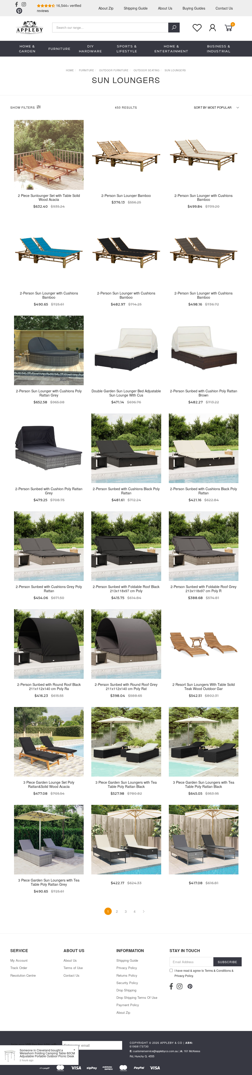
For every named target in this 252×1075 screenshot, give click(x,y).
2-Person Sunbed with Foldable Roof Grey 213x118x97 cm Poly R (203, 588)
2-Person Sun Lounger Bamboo (126, 195)
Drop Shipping (126, 990)
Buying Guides (194, 8)
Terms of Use (73, 967)
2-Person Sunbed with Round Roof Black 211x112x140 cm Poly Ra (49, 686)
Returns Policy (126, 975)
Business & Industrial (218, 48)
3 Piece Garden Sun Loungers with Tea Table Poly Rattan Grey (48, 882)
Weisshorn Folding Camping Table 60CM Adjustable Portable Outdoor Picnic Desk (47, 1054)
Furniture (59, 49)
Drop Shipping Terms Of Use (136, 997)
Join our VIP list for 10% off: (33, 1044)
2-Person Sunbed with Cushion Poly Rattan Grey (48, 490)
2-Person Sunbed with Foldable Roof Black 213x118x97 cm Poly (126, 588)
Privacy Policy (126, 967)
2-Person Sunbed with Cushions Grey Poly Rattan (49, 588)
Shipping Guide (136, 8)
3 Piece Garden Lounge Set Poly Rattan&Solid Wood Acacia (48, 784)
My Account (19, 960)
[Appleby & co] (29, 26)
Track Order (18, 967)
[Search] (174, 27)
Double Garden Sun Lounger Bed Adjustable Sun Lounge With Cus (126, 393)
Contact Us (224, 8)
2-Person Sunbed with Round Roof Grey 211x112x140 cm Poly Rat (126, 686)
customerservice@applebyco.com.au (155, 1051)
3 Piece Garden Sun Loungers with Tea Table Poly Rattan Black (126, 784)
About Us (165, 8)
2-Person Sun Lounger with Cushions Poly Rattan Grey (49, 393)
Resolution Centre (23, 975)
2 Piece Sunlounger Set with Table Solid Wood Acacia (49, 197)
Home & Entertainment (171, 48)
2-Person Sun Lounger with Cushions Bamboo (203, 197)
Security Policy (127, 982)
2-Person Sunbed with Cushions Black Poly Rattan (126, 490)
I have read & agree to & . (204, 973)
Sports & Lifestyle (126, 48)
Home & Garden (27, 48)
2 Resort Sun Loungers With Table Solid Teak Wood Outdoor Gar (204, 686)
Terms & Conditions (218, 970)
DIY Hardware (90, 48)
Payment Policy (127, 1004)
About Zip (105, 8)
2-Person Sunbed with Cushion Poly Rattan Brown (203, 393)
